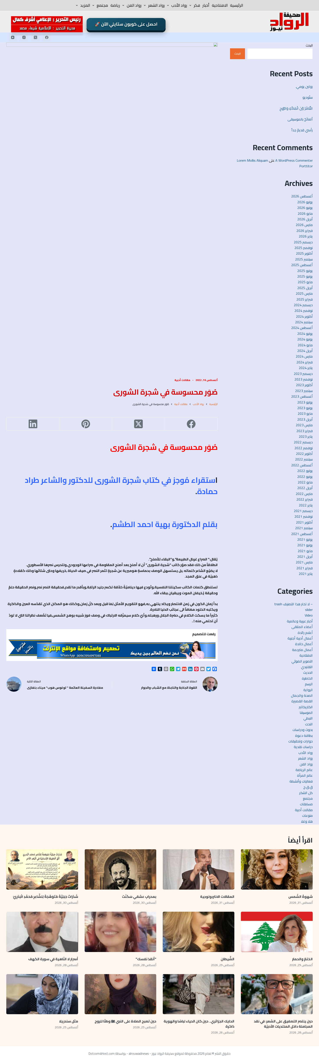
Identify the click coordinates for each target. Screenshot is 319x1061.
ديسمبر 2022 (303, 442)
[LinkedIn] (32, 424)
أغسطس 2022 (302, 465)
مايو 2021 (305, 551)
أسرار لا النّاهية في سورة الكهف (53, 959)
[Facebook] (47, 37)
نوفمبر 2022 (303, 448)
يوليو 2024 (305, 333)
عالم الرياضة (304, 769)
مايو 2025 (305, 282)
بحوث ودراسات (303, 729)
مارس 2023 (304, 425)
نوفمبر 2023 (303, 379)
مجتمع (102, 5)
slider (309, 609)
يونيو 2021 (305, 545)
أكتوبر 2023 (304, 385)
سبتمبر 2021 (304, 528)
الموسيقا (306, 712)
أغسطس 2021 (302, 533)
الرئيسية (236, 5)
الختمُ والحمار (302, 959)
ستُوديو (308, 97)
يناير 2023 (306, 436)
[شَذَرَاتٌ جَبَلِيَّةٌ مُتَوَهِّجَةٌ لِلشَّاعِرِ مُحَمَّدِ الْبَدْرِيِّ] (42, 869)
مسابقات (306, 804)
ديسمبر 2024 (303, 305)
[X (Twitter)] (35, 37)
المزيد (85, 5)
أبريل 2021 (305, 556)
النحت (309, 724)
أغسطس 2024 (302, 327)
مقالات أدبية (182, 380)
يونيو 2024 (305, 339)
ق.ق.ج (308, 787)
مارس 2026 (304, 224)
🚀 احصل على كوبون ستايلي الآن (126, 24)
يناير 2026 (306, 236)
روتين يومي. (304, 86)
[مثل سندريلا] (42, 994)
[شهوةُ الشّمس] (276, 869)
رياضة (115, 5)
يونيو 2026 (305, 207)
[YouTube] (12, 37)
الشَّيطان (227, 959)
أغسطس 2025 (302, 265)
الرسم (309, 684)
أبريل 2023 (305, 419)
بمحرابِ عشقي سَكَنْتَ (139, 896)
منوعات (307, 815)
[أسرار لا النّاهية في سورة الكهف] (42, 932)
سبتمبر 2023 (304, 390)
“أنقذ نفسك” (146, 959)
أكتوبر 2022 (304, 453)
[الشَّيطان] (198, 932)
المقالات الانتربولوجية (217, 896)
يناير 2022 (306, 505)
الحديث (308, 672)
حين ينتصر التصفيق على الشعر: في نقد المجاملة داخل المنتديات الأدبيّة (283, 1024)
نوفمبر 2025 (303, 247)
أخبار (205, 5)
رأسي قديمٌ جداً (302, 130)
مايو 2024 (305, 345)
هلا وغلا (307, 821)
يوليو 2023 (305, 402)
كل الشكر (306, 792)
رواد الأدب (179, 5)
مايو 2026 (305, 213)
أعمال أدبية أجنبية (300, 638)
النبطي (308, 718)
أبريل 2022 (305, 488)
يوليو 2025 (305, 270)
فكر (197, 5)
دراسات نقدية (303, 747)
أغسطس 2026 (302, 196)
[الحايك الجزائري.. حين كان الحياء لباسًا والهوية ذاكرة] (198, 994)
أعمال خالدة (304, 644)
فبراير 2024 (304, 362)
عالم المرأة (305, 775)
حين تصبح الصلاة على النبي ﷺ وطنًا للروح (125, 1021)
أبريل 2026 (305, 219)
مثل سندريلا (68, 1021)
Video (309, 615)
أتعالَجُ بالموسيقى (300, 119)
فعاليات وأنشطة (301, 781)
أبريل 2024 (305, 350)
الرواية (308, 690)
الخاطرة (307, 678)
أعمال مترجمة (302, 649)
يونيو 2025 (305, 276)
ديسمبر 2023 (303, 373)
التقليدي (307, 667)
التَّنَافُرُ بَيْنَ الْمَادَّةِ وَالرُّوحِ (296, 108)
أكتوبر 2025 (304, 253)
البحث (309, 45)
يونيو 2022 (305, 476)
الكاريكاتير (306, 707)
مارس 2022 (304, 493)
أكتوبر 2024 (304, 316)
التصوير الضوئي (302, 661)
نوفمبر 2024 (303, 310)
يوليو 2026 (305, 202)
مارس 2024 (304, 356)
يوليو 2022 (305, 470)
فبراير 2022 (304, 499)
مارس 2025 (304, 293)
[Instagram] (24, 37)
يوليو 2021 (305, 539)
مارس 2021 (304, 562)
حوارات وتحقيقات (300, 741)
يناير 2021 (306, 573)
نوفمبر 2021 (303, 516)
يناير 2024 (306, 368)
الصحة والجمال (302, 695)
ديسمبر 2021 (303, 511)
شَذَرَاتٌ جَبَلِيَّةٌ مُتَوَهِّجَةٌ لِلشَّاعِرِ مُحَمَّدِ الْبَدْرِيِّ (45, 896)
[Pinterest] (85, 424)
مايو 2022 (305, 482)
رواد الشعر (156, 5)
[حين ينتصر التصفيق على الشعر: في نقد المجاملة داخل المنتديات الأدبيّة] (276, 994)
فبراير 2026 (304, 230)
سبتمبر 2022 (304, 459)
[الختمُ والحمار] (276, 932)
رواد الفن (134, 5)
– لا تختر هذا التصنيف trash (293, 604)
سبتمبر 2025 (304, 259)
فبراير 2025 (304, 299)
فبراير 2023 (304, 431)
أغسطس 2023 (302, 396)
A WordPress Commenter (294, 160)
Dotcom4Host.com (102, 1053)
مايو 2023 (305, 413)
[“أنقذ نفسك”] (120, 932)
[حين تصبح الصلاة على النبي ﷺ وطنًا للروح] (120, 994)
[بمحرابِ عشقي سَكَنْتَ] (120, 869)
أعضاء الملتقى (302, 626)
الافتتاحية (220, 5)
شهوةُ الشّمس (300, 896)
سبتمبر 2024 (304, 322)
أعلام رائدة (305, 632)
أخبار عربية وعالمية (300, 621)
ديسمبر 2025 (303, 242)
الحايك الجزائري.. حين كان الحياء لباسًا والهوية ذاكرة (199, 1024)
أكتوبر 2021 (304, 522)
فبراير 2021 (304, 568)
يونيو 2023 (305, 408)
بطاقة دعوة (304, 735)
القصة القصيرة (302, 701)
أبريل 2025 (305, 288)
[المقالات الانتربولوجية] (198, 869)
